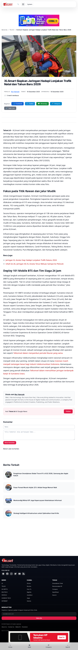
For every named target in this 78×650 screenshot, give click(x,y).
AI (2, 583)
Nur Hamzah (15, 91)
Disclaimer (25, 627)
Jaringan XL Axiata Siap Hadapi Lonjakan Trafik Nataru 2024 (31, 260)
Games (29, 601)
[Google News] (3, 573)
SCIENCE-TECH (6, 598)
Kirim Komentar (10, 442)
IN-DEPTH (5, 589)
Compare (55, 589)
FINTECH (4, 595)
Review (29, 586)
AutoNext (29, 595)
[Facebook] (7, 573)
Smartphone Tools (57, 583)
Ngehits (29, 592)
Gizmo (29, 583)
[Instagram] (11, 573)
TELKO (11, 30)
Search (54, 595)
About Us (4, 627)
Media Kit (18, 627)
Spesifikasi (55, 592)
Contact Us (11, 627)
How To (29, 589)
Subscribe (39, 618)
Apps (28, 598)
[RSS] (23, 573)
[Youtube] (19, 573)
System (29, 4)
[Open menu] (23, 4)
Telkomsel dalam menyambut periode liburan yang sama (38, 353)
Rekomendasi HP (57, 586)
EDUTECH (5, 592)
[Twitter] (15, 573)
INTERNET (5, 601)
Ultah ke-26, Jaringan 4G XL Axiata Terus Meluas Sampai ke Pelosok (35, 264)
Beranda (4, 30)
